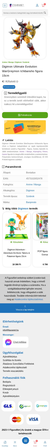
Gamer (4, 154)
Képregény (37, 152)
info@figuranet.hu (11, 330)
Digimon (18, 62)
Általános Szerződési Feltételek (18, 364)
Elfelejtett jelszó (10, 389)
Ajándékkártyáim (11, 396)
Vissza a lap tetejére (25, 309)
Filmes (45, 152)
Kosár (6, 392)
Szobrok (26, 62)
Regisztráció (9, 385)
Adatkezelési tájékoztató (15, 367)
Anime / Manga (8, 62)
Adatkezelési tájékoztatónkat (28, 299)
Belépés (7, 382)
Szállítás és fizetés (12, 360)
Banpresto (31, 202)
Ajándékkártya (10, 356)
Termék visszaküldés (13, 371)
